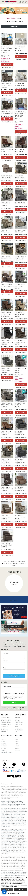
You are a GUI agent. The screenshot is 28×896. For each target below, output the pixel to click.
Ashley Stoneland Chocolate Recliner (7, 285)
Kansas (16, 743)
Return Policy (3, 750)
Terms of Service (15, 709)
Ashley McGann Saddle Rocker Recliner (6, 433)
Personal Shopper (18, 722)
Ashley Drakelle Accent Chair (20, 150)
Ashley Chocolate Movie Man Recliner (7, 112)
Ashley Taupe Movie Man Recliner (21, 231)
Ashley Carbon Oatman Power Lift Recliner (7, 342)
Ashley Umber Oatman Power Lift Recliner (7, 489)
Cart (26, 1)
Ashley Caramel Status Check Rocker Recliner (20, 489)
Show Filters (14, 26)
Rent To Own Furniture (5, 717)
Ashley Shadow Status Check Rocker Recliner (20, 433)
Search (20, 2)
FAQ (16, 719)
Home (8, 18)
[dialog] (14, 886)
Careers (16, 726)
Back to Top (14, 600)
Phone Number (7, 686)
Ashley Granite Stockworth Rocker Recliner (20, 461)
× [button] (26, 877)
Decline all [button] (20, 889)
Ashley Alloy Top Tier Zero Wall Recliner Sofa (20, 48)
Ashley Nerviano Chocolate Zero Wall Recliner (6, 314)
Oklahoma (17, 748)
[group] (14, 583)
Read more (14, 886)
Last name (5, 661)
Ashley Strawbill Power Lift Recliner (20, 404)
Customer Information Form (6, 752)
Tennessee (17, 750)
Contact (2, 737)
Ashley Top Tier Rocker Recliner (20, 84)
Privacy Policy (4, 747)
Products (4, 715)
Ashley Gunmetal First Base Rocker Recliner (6, 404)
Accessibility (3, 745)
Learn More (17, 717)
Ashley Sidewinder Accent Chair (7, 150)
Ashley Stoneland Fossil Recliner (6, 177)
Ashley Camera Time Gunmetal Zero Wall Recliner (21, 258)
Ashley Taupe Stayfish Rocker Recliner (20, 517)
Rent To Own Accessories (6, 724)
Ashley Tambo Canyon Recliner (6, 257)
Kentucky (17, 745)
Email (4, 668)
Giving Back (17, 720)
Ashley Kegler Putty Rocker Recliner (5, 204)
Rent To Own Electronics (6, 722)
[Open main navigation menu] (2, 2)
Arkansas (17, 737)
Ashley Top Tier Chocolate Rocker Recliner (6, 85)
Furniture (13, 18)
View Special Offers (6, 67)
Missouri (17, 746)
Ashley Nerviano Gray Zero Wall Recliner (20, 286)
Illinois (16, 739)
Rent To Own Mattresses (6, 719)
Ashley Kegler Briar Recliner (5, 231)
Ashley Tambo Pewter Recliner (20, 177)
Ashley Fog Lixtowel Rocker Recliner (6, 517)
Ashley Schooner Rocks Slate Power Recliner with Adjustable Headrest (20, 115)
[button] (4, 582)
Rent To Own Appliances (6, 720)
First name (6, 653)
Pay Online (3, 739)
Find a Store (23, 2)
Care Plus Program (19, 729)
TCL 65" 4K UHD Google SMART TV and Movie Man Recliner (6, 49)
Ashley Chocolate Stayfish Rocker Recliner (20, 342)
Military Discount (18, 724)
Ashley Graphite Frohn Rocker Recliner (6, 370)
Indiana (16, 741)
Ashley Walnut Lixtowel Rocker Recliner (6, 545)
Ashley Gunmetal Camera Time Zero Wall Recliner (6, 461)
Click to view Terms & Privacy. (9, 698)
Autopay (3, 741)
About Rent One (20, 715)
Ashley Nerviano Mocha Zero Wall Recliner (20, 314)
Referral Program (18, 728)
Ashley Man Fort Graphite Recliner (20, 203)
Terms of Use (4, 748)
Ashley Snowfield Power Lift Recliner (20, 370)
